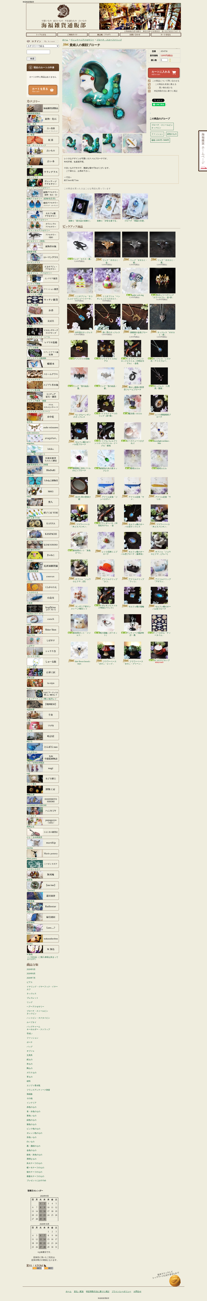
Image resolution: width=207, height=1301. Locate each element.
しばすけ (30, 646)
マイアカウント (42, 41)
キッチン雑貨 (32, 305)
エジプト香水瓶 (33, 390)
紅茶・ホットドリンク (36, 145)
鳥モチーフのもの (34, 1163)
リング (30, 1002)
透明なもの (31, 1159)
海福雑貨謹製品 (33, 113)
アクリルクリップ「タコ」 (109, 580)
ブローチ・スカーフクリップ (109, 40)
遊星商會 (30, 901)
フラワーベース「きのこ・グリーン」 (133, 662)
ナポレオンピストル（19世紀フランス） (107, 606)
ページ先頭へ (175, 1282)
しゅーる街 (31, 667)
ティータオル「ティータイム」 (162, 634)
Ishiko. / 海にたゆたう (36, 454)
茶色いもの (31, 1137)
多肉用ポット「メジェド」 (82, 634)
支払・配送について (72, 34)
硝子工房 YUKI (33, 518)
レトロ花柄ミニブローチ (109, 553)
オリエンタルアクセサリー (38, 230)
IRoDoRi (30, 475)
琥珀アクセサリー (34, 209)
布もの (30, 1064)
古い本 (30, 166)
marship (30, 848)
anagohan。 (31, 443)
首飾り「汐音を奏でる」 (107, 221)
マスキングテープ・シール (38, 337)
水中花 (30, 422)
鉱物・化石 (31, 124)
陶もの (30, 1068)
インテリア (31, 1103)
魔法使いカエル (135, 413)
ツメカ (30, 731)
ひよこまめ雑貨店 (34, 837)
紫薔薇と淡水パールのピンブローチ (81, 469)
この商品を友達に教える (165, 84)
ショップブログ (103, 34)
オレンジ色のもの (34, 1133)
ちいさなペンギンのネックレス (82, 416)
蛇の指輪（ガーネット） (108, 634)
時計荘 (30, 741)
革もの (30, 1077)
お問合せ (134, 34)
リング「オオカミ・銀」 (138, 261)
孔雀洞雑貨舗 (32, 571)
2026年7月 (31, 978)
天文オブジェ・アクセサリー (39, 273)
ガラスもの (31, 1072)
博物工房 (30, 795)
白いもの (30, 1142)
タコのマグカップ (162, 660)
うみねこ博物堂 (33, 486)
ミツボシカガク (33, 869)
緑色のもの (31, 1120)
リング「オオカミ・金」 (111, 261)
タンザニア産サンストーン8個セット (81, 607)
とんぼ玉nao (32, 752)
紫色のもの (31, 1124)
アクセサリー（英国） (36, 241)
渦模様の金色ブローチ (138, 333)
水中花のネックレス (84, 332)
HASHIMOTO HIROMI (36, 805)
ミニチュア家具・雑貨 (36, 401)
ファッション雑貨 (34, 294)
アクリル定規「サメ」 (136, 498)
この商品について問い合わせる (165, 81)
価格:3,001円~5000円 (160, 140)
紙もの (30, 1059)
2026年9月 (31, 969)
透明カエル (135, 468)
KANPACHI (32, 539)
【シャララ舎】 (33, 656)
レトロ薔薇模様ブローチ (163, 416)
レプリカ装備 (32, 347)
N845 (29, 496)
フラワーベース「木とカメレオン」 (80, 525)
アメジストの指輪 (82, 359)
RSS (37, 1268)
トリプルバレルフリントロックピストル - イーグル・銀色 (105, 443)
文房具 (30, 326)
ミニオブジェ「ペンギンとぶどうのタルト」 (108, 297)
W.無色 (30, 954)
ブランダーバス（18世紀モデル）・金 (107, 524)
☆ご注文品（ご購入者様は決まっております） (42, 958)
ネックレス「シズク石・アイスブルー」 (161, 360)
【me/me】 (31, 890)
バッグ (30, 1047)
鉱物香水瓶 (31, 252)
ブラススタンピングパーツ (38, 411)
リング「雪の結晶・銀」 (108, 387)
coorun (29, 582)
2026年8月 (31, 973)
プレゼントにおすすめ (36, 1180)
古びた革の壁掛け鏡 (83, 498)
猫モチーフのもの (34, 1172)
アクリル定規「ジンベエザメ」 (108, 498)
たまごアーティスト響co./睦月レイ (42, 699)
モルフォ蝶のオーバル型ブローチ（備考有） (132, 553)
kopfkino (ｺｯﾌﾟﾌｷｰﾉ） (35, 614)
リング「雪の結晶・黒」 (82, 387)
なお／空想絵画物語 (35, 763)
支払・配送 (79, 1291)
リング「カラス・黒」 (82, 259)
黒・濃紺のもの (33, 1146)
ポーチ (30, 1042)
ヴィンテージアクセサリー (38, 188)
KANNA (30, 528)
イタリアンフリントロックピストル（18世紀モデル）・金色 (132, 361)
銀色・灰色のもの (34, 1155)
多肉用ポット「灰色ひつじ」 (82, 551)
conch (29, 624)
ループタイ (31, 1022)
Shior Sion (31, 635)
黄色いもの (31, 1116)
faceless (30, 944)
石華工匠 (30, 677)
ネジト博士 (31, 784)
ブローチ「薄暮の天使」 (135, 221)
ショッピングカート (166, 34)
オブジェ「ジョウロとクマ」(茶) (82, 580)
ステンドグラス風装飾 (36, 358)
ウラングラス (32, 177)
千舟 (29, 720)
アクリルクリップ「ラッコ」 (136, 580)
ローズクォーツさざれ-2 (135, 442)
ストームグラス (33, 379)
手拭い (30, 1033)
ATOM (48, 1268)
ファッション (32, 1038)
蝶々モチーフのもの (35, 1167)
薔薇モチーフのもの (35, 1176)
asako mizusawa (33, 433)
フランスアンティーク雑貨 (38, 1090)
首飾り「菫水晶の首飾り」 (80, 221)
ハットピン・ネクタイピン (38, 1018)
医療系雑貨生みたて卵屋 (37, 465)
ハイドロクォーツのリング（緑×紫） (108, 414)
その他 (30, 1098)
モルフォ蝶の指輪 (136, 606)
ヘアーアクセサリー (35, 1007)
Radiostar (30, 912)
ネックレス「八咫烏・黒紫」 (162, 387)
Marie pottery (32, 858)
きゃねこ (30, 560)
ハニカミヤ (31, 816)
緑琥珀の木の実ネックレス (108, 469)
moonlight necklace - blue (162, 442)
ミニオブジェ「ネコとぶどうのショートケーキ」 (80, 297)
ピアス (30, 982)
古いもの (30, 156)
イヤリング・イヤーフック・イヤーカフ (42, 988)
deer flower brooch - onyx (83, 662)
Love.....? (30, 933)
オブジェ (30, 1051)
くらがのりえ (32, 592)
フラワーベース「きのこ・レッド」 (106, 662)
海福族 (30, 1094)
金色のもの (31, 1150)
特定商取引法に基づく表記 (165, 91)
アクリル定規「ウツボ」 (163, 498)
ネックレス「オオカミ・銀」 (166, 333)
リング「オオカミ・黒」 (166, 261)
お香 (29, 316)
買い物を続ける (166, 87)
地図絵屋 (30, 709)
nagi (28, 773)
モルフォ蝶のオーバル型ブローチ (81, 443)
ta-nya (29, 688)
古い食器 (30, 135)
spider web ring (138, 295)
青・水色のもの (33, 1111)
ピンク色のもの (33, 1129)
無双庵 (30, 880)
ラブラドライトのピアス (108, 360)
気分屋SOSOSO (33, 550)
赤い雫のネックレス (111, 332)
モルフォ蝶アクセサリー (37, 220)
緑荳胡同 (30, 922)
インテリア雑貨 (33, 284)
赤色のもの (31, 1107)
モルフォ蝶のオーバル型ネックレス (134, 525)
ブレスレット (32, 998)
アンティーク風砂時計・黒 (135, 634)
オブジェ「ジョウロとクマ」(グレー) (161, 553)
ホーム (41, 34)
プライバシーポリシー (121, 1291)
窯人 (29, 507)
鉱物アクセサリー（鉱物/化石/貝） (42, 198)
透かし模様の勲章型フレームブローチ (134, 388)
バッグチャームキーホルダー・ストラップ (38, 1028)
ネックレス (31, 993)
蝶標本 (30, 369)
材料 (29, 1081)
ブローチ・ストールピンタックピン (37, 1012)
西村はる (30, 827)
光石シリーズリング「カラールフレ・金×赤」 (162, 296)
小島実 (30, 603)
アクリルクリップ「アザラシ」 (162, 580)
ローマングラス (33, 262)
